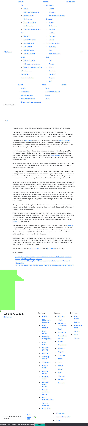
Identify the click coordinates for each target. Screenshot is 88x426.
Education (52, 12)
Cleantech (52, 71)
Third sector (50, 5)
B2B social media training (32, 64)
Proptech (52, 78)
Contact (47, 99)
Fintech (51, 64)
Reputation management (32, 29)
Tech (47, 57)
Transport (52, 36)
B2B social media (29, 60)
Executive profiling (30, 22)
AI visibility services (30, 40)
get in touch (51, 248)
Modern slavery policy (63, 417)
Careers (47, 95)
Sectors (45, 2)
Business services (54, 54)
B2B (28, 419)
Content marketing (27, 78)
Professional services (53, 43)
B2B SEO (26, 36)
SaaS (50, 81)
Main (28, 415)
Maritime (52, 29)
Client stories (70, 2)
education (28, 141)
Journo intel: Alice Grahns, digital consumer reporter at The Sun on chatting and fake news (44, 265)
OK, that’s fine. (40, 425)
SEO (22, 33)
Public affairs (25, 74)
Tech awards (25, 92)
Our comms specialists (52, 92)
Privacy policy (60, 413)
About (44, 85)
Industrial (49, 19)
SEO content (28, 47)
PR (22, 5)
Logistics (52, 33)
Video (29, 417)
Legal (50, 50)
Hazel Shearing (64, 141)
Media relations (29, 16)
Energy (51, 22)
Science (51, 40)
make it (70, 226)
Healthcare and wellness (57, 16)
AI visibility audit (29, 43)
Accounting (52, 47)
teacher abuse (55, 155)
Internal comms (26, 71)
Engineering (53, 26)
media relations (34, 248)
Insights (20, 85)
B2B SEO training (29, 54)
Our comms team (78, 327)
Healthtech (52, 74)
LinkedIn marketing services (33, 67)
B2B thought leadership (31, 12)
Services (21, 2)
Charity (51, 9)
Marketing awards (27, 95)
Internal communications (47, 398)
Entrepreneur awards (28, 99)
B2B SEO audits (29, 50)
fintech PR (16, 221)
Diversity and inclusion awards (31, 102)
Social (23, 57)
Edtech (51, 67)
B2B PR (26, 9)
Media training (28, 26)
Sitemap (58, 420)
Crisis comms (28, 19)
